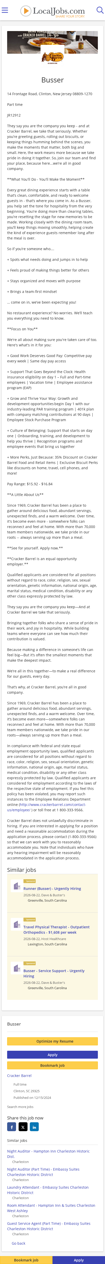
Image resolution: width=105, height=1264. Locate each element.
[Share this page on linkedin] (34, 1126)
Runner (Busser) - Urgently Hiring (52, 888)
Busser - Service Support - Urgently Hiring (54, 973)
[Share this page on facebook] (11, 1126)
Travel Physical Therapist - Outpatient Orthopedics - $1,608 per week (56, 930)
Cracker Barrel (19, 1075)
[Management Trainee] (17, 885)
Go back (18, 1243)
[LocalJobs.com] (52, 10)
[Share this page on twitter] (23, 1126)
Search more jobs (20, 1107)
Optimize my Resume (54, 1041)
